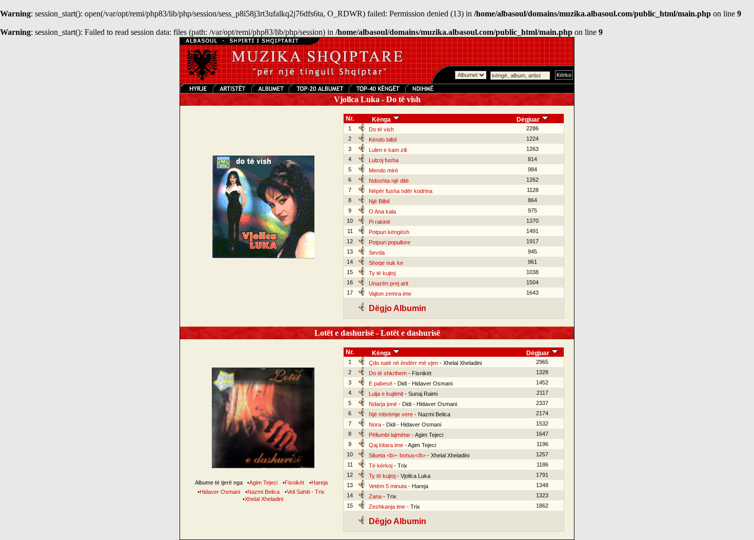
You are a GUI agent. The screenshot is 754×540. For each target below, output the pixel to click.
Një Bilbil (379, 201)
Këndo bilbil (382, 140)
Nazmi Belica (263, 492)
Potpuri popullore (389, 242)
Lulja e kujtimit (386, 394)
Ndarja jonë (383, 404)
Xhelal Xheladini (264, 499)
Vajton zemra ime (390, 294)
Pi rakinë (379, 222)
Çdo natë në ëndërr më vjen (403, 363)
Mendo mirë (383, 170)
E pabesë (380, 383)
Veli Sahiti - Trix (306, 492)
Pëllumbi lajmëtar (389, 435)
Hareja (319, 482)
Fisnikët (294, 482)
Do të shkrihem (388, 373)
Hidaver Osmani (220, 492)
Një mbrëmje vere (391, 414)
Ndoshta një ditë (389, 181)
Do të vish (381, 129)
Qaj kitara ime (386, 445)
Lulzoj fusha (384, 160)
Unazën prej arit (388, 283)
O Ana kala (382, 211)
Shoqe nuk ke (386, 263)
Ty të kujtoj (382, 273)
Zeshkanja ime (387, 507)
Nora (375, 424)
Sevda (377, 252)
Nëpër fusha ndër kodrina (400, 191)
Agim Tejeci (263, 482)
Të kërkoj (380, 465)
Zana (375, 496)
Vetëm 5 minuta (388, 486)
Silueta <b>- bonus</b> (397, 455)
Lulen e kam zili (388, 150)
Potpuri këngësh (389, 232)
